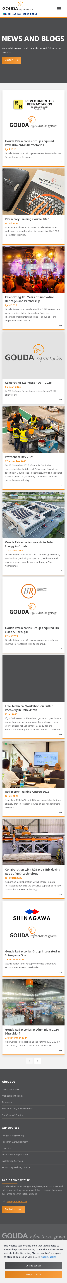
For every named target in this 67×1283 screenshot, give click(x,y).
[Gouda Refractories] (17, 6)
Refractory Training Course (16, 1168)
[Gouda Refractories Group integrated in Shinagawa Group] (60, 972)
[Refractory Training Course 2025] (60, 812)
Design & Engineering (13, 1136)
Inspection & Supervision (15, 1155)
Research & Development (15, 1142)
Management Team (12, 1096)
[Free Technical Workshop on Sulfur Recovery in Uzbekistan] (60, 734)
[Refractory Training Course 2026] (60, 239)
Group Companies (11, 1090)
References (8, 1102)
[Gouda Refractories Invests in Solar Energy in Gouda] (60, 570)
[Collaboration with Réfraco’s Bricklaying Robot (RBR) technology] (60, 894)
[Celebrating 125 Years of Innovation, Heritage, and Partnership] (60, 325)
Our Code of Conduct (13, 1115)
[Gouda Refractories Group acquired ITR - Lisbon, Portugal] (60, 648)
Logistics (6, 1148)
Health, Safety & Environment (17, 1109)
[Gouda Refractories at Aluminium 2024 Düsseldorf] (60, 1050)
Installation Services (12, 1161)
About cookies (48, 1257)
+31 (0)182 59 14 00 (17, 1202)
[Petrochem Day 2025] (60, 485)
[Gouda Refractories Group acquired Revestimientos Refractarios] (60, 161)
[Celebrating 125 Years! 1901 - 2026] (60, 399)
